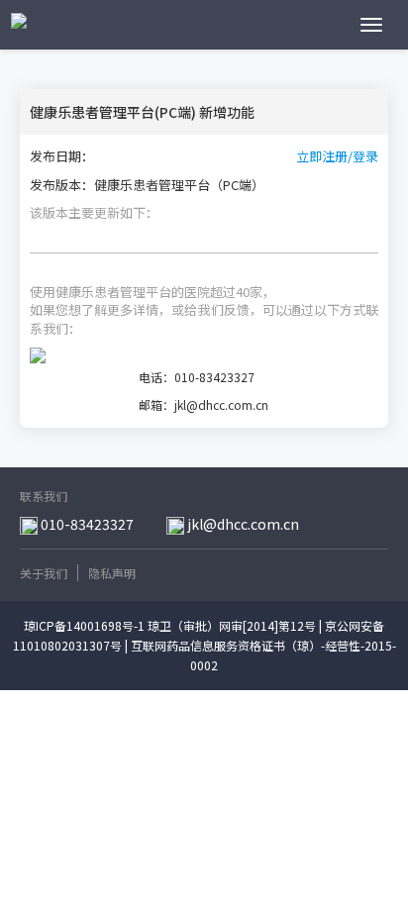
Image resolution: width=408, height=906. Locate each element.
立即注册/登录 (337, 156)
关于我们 (43, 572)
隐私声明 (112, 572)
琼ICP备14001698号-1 (84, 625)
